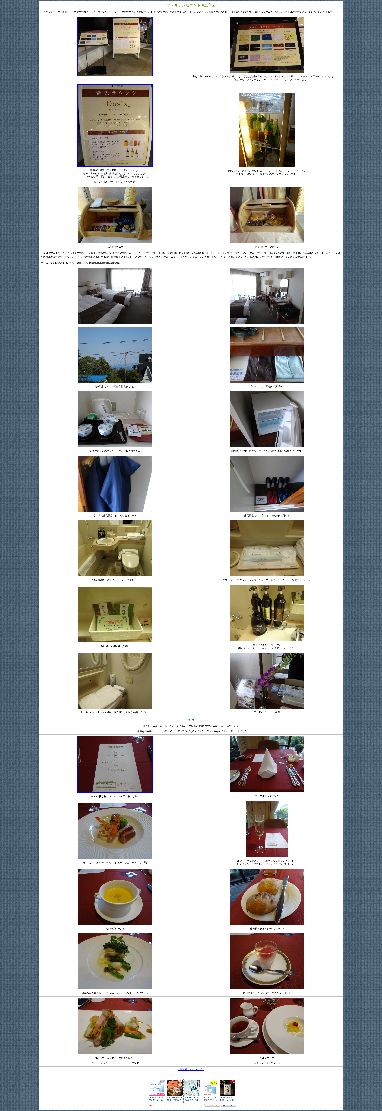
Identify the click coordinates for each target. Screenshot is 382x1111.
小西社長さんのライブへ (191, 1069)
